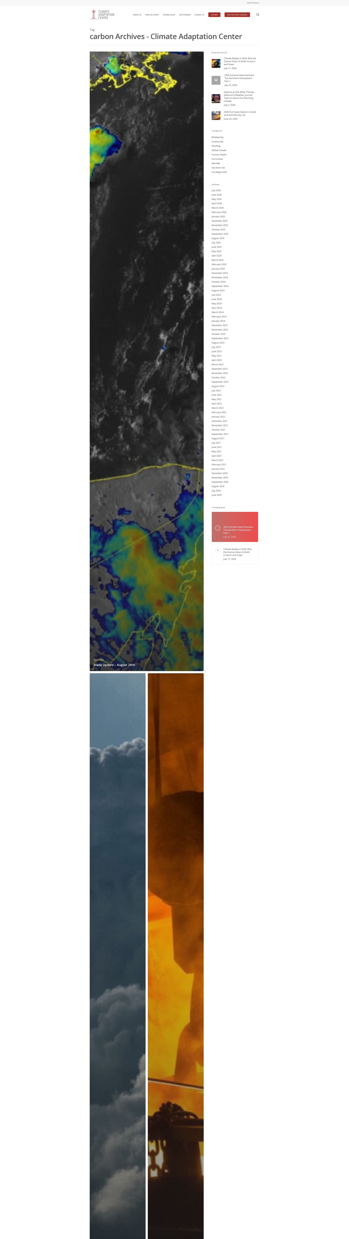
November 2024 (220, 277)
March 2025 (218, 260)
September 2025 (220, 233)
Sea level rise (218, 167)
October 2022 (218, 377)
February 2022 (219, 412)
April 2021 (217, 455)
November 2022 (220, 373)
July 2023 (216, 347)
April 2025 (217, 255)
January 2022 (218, 416)
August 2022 (218, 386)
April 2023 (217, 360)
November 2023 (220, 329)
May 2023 (216, 355)
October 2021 (218, 429)
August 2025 (218, 238)
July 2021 (216, 442)
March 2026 (218, 207)
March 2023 (218, 364)
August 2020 (218, 486)
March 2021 (218, 460)
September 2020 (220, 481)
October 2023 (218, 333)
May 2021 (216, 451)
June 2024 (217, 299)
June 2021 (217, 447)
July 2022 (216, 390)
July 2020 (216, 490)
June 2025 (217, 246)
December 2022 (220, 368)
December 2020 (220, 473)
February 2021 (219, 464)
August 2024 (218, 290)
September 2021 (220, 434)
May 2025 (216, 251)
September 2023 (220, 338)
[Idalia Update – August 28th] (147, 361)
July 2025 (216, 242)
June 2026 (217, 194)
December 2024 (220, 273)
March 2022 (218, 407)
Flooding (216, 145)
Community (217, 141)
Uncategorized (219, 172)
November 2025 (220, 225)
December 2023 (220, 325)
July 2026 (216, 190)
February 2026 (219, 212)
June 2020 (217, 495)
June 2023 (217, 351)
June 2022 (217, 394)
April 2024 (217, 307)
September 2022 (220, 381)
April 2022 (217, 403)
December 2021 (220, 421)
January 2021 (218, 468)
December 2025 (220, 220)
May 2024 (216, 303)
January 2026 (218, 216)
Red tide (216, 163)
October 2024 (218, 281)
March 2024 (218, 312)
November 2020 (220, 477)
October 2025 (218, 229)
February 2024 (219, 316)
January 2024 (218, 320)
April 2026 (217, 203)
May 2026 (216, 199)
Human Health (219, 154)
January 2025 (218, 268)
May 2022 (216, 399)
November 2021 (220, 425)
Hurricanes (99, 659)
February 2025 (219, 264)
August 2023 (218, 342)
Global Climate (219, 150)
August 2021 (218, 438)
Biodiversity (218, 137)
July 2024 (216, 294)
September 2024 (220, 286)
